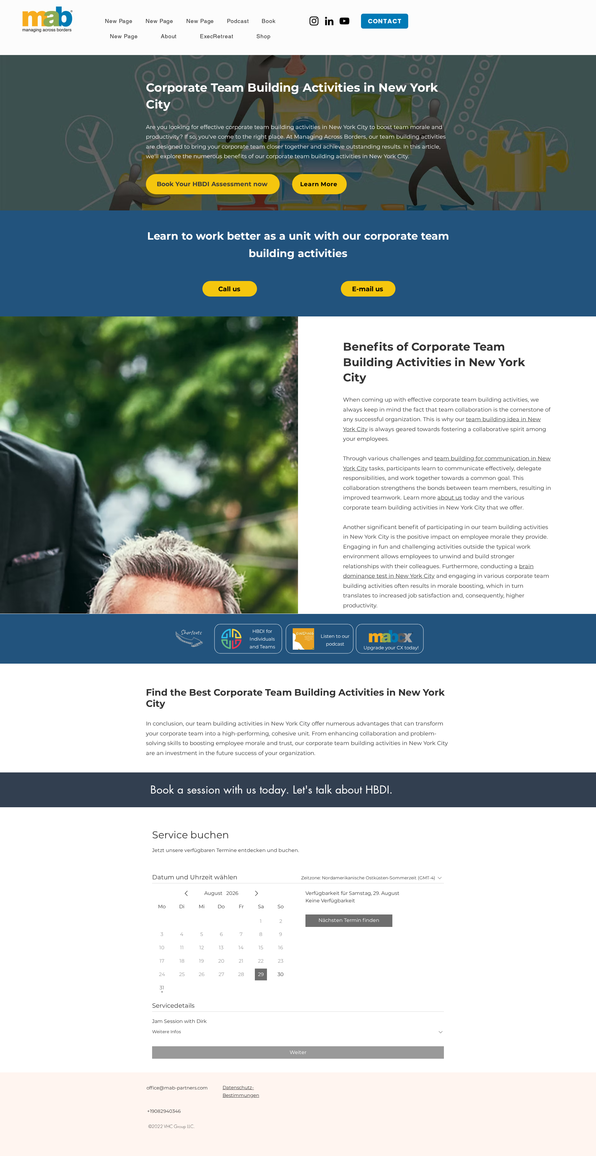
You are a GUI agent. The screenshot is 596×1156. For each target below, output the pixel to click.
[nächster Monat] (256, 893)
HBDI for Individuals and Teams (262, 639)
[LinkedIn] (329, 21)
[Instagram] (314, 21)
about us (449, 497)
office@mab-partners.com (177, 1088)
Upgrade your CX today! (391, 648)
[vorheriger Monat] (186, 893)
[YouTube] (344, 21)
